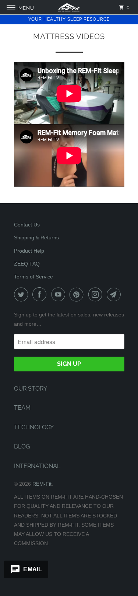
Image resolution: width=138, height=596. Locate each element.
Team (22, 407)
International (37, 465)
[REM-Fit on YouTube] (59, 294)
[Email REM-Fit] (115, 294)
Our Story (30, 388)
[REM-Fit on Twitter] (22, 294)
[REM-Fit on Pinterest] (78, 294)
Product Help (29, 251)
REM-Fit (42, 484)
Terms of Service (33, 277)
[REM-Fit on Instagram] (96, 294)
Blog (22, 446)
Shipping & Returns (36, 237)
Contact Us (27, 225)
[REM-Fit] (69, 7)
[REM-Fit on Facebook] (40, 294)
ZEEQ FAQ (27, 264)
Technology (34, 427)
